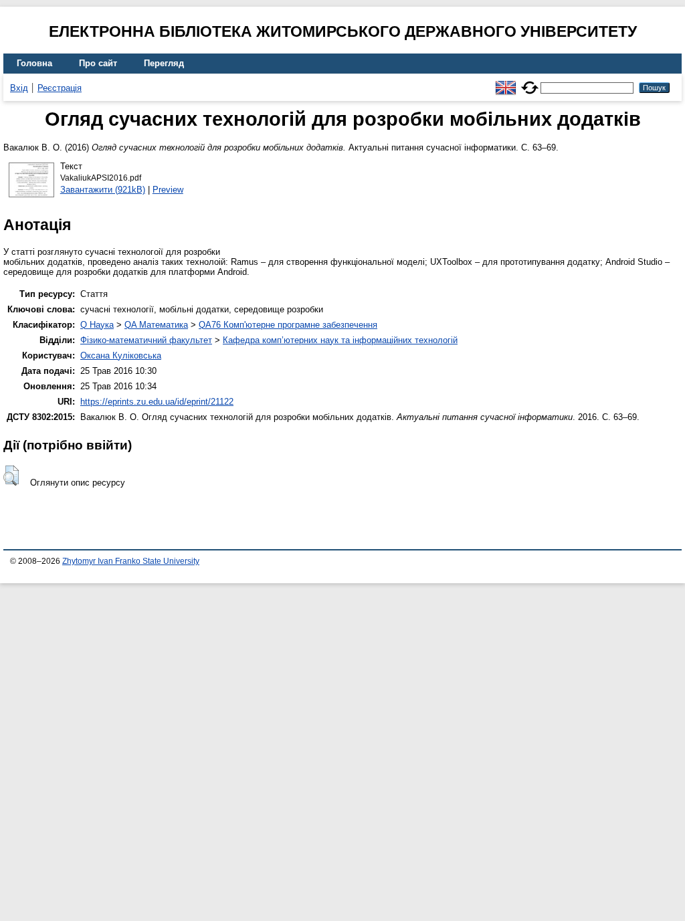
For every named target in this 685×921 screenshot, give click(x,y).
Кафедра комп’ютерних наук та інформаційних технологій (340, 340)
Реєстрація (59, 88)
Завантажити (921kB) (102, 190)
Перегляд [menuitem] (164, 63)
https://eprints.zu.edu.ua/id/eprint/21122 (156, 402)
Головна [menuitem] (34, 63)
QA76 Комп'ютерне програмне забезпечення (288, 325)
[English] (505, 82)
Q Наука (97, 325)
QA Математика (156, 325)
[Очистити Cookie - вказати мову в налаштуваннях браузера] (530, 82)
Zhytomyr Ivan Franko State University (130, 561)
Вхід (19, 88)
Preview (168, 190)
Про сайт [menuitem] (98, 63)
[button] (11, 476)
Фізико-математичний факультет (146, 340)
